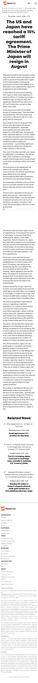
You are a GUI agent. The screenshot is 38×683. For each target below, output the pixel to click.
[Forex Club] (19, 3)
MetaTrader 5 (5, 533)
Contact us (5, 574)
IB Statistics (5, 558)
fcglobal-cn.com (6, 594)
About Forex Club (7, 571)
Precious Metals (6, 520)
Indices (3, 517)
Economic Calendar (8, 541)
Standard (4, 564)
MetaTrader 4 (5, 530)
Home (2, 8)
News (20, 8)
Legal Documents (7, 584)
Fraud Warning (6, 581)
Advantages (5, 551)
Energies (4, 523)
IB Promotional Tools (8, 556)
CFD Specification (7, 538)
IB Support (4, 553)
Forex (3, 525)
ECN (2, 566)
